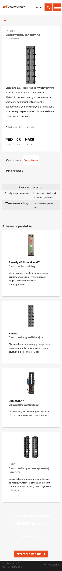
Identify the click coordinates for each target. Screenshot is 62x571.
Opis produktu (13, 160)
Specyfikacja (31, 160)
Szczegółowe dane (29, 554)
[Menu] (57, 7)
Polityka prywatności (11, 563)
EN (37, 12)
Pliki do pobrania (14, 170)
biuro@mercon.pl (35, 545)
